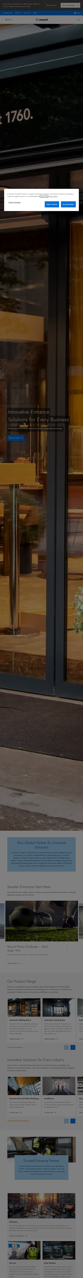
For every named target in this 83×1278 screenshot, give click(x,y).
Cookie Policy (44, 196)
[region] (41, 200)
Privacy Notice (53, 196)
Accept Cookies (68, 204)
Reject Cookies (52, 204)
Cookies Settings (15, 202)
